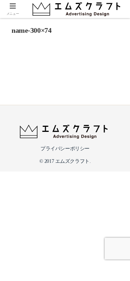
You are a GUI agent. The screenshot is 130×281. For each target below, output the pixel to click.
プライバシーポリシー (65, 148)
